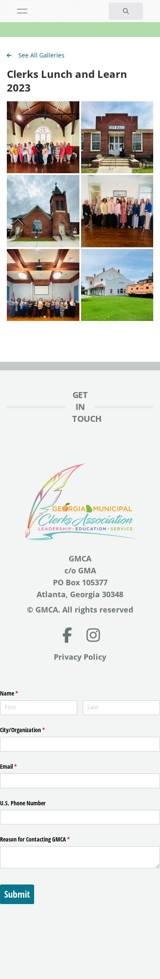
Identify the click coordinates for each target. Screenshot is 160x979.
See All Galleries (41, 55)
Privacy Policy (80, 657)
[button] (126, 11)
